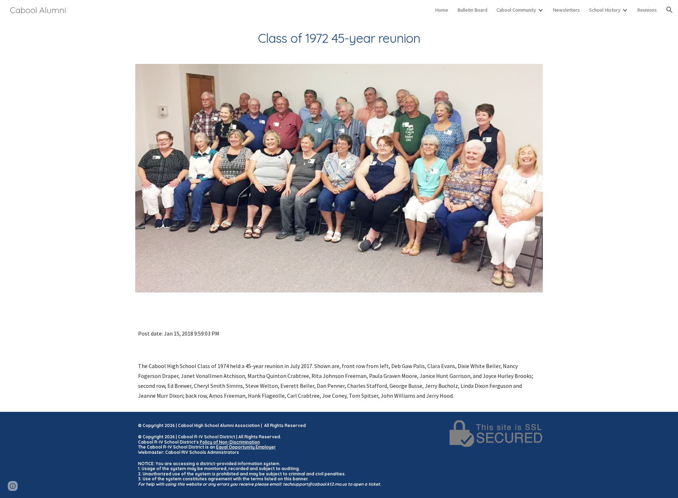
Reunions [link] (647, 10)
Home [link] (441, 10)
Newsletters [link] (566, 10)
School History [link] (604, 10)
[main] (339, 38)
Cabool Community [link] (516, 10)
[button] (669, 9)
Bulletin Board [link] (472, 10)
